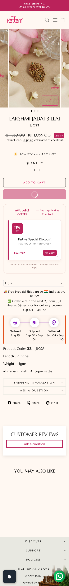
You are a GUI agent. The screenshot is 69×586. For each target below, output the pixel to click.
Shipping (28, 140)
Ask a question (34, 390)
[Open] (9, 576)
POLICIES (33, 559)
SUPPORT (33, 550)
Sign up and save (33, 568)
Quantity (34, 163)
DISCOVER (33, 541)
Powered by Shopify (34, 582)
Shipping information (34, 382)
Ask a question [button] (34, 444)
